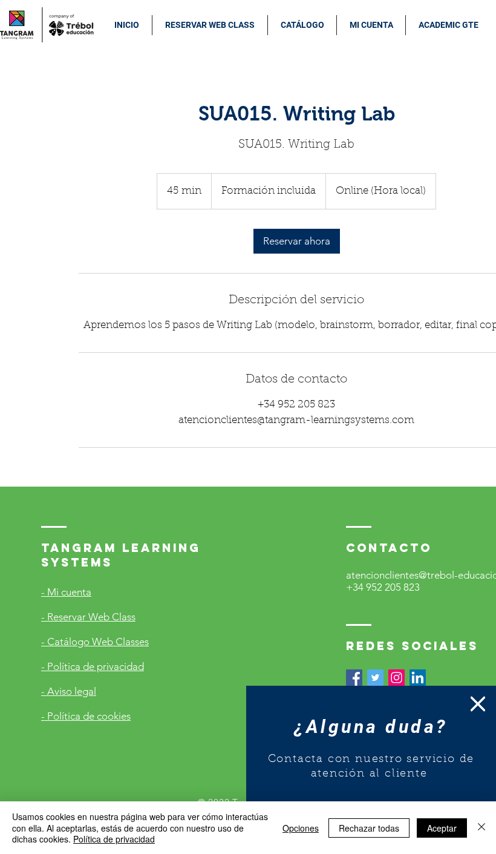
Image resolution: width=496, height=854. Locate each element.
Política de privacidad (114, 839)
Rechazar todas (369, 828)
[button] (478, 704)
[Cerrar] (481, 827)
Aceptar (442, 828)
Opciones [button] (300, 828)
